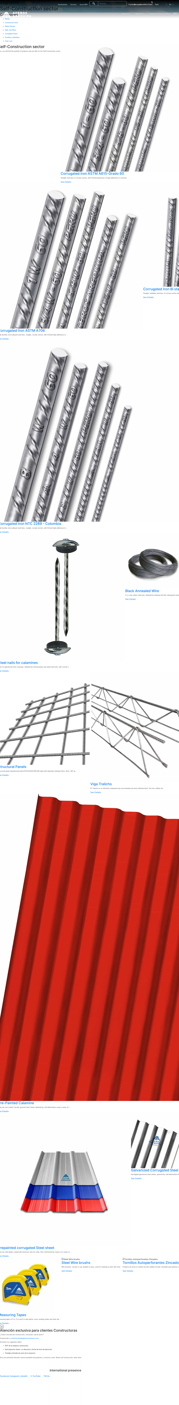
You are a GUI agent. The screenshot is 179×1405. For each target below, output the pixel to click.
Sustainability (62, 4)
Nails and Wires (10, 30)
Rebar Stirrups (10, 26)
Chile (54, 1389)
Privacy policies (7, 1384)
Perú (53, 1374)
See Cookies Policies (8, 1381)
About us (126, 14)
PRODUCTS (139, 14)
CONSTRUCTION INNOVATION (159, 14)
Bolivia (55, 1378)
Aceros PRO (84, 4)
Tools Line (8, 41)
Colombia (56, 1382)
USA (53, 1393)
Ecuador (55, 1386)
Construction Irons (11, 23)
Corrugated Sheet (11, 34)
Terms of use (5, 1388)
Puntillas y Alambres (12, 37)
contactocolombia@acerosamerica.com (24, 1338)
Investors (73, 4)
